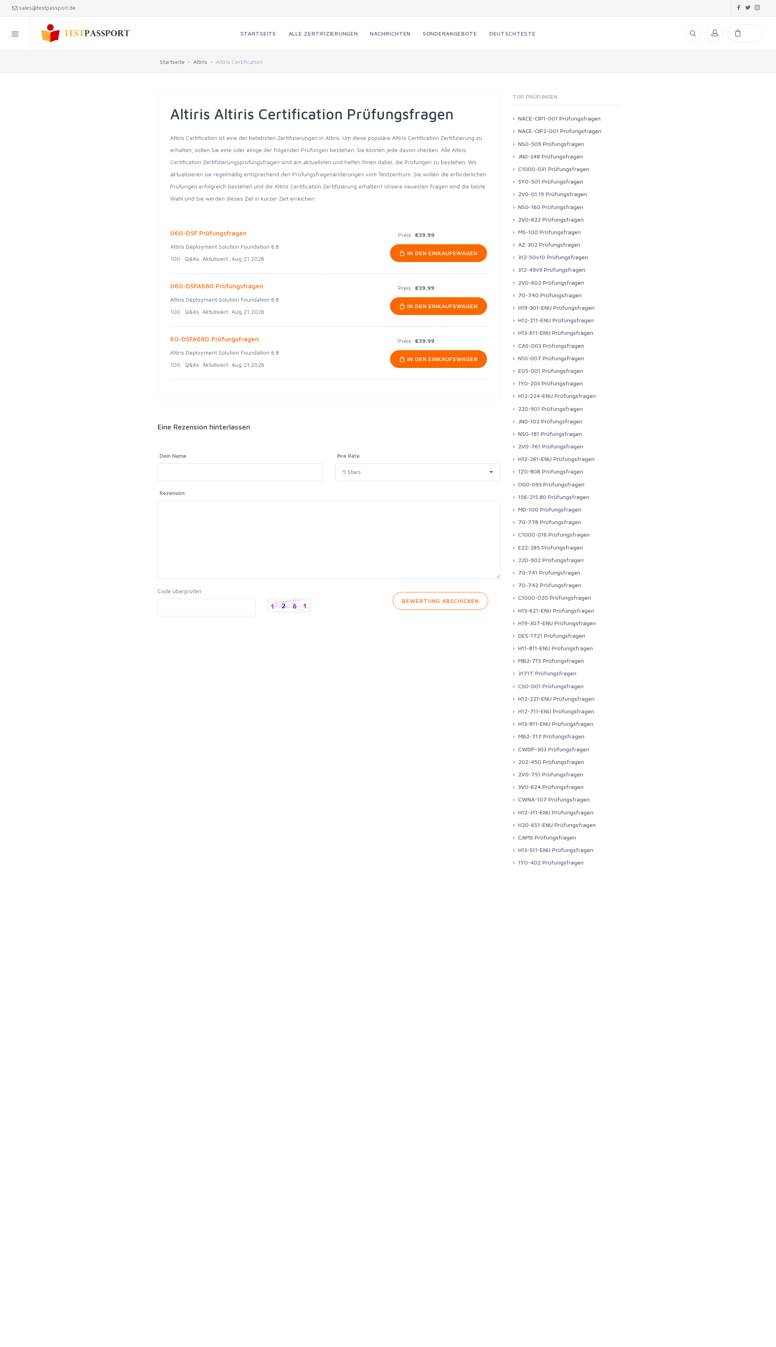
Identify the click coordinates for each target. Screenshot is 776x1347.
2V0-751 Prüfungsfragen (550, 774)
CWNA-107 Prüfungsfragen (554, 799)
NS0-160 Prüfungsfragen (550, 206)
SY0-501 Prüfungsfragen (550, 181)
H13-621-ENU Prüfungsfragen (556, 610)
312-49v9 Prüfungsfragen (551, 269)
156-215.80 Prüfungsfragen (553, 496)
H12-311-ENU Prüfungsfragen (555, 812)
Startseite (172, 61)
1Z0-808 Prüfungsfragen (550, 471)
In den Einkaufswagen (441, 253)
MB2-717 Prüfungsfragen (551, 736)
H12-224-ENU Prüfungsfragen (557, 395)
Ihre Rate (348, 456)
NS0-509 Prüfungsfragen (551, 143)
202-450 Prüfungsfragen (551, 761)
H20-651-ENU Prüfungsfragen (557, 824)
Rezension (172, 493)
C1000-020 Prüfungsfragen (554, 597)
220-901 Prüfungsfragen (550, 408)
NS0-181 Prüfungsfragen (550, 433)
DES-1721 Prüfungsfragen (551, 635)
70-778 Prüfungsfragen (549, 521)
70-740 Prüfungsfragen (550, 295)
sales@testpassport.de (47, 7)
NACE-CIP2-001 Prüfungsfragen (559, 130)
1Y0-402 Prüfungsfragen (551, 862)
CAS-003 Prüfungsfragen (551, 345)
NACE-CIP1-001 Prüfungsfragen (559, 118)
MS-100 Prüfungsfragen (549, 231)
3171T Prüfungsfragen (547, 673)
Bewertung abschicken (440, 600)
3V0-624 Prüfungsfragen (551, 786)
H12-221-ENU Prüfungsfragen (556, 698)
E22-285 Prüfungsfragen (550, 547)
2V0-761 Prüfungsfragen (550, 446)
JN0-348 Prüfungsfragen (550, 156)
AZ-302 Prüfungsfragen (549, 244)
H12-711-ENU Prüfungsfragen (556, 711)
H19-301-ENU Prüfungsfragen (556, 307)
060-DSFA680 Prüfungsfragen (216, 286)
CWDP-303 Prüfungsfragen (553, 749)
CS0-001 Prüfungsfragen (551, 686)
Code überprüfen (179, 591)
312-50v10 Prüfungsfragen (553, 257)
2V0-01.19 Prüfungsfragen (552, 193)
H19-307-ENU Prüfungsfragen (557, 623)
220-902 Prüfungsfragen (551, 559)
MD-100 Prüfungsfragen (549, 509)
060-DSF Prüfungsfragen (208, 233)
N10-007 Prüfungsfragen (551, 358)
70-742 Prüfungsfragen (549, 585)
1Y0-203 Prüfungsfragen (550, 383)
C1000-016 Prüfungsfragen (554, 534)
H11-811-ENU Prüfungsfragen (555, 648)
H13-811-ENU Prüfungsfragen (555, 723)
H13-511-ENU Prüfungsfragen (555, 849)
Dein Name (173, 456)
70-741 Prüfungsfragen (549, 572)
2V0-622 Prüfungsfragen (551, 219)
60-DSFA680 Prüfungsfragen (214, 339)
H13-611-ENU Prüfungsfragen (555, 332)
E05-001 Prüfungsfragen (550, 370)
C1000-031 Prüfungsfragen (553, 168)
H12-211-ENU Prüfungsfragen (556, 320)
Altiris (200, 61)
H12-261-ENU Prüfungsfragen (556, 458)
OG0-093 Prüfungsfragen (551, 484)
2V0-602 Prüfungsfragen (551, 282)
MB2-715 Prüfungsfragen (551, 660)
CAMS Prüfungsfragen (547, 837)
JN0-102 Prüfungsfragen (550, 421)
